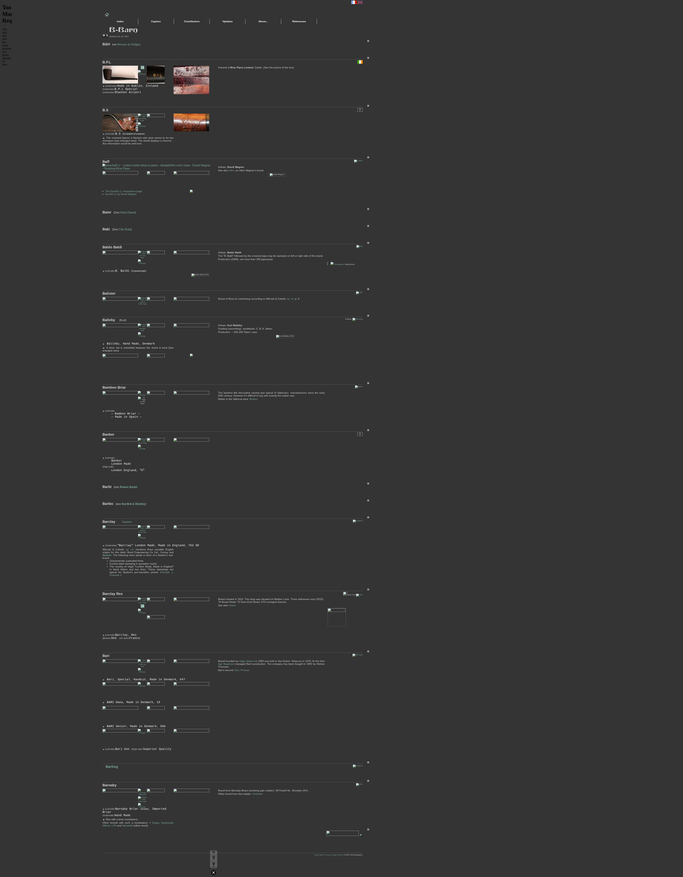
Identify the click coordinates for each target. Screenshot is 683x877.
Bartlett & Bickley (133, 503)
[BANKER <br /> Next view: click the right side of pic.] (142, 449)
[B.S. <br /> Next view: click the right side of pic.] (142, 126)
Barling (111, 767)
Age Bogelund (226, 663)
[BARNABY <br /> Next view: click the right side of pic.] (142, 807)
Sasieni (127, 521)
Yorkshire (257, 793)
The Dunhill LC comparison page (123, 191)
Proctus (245, 670)
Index (120, 21)
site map (319, 855)
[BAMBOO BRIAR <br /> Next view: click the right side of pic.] (142, 395)
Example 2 (115, 575)
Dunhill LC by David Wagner (121, 194)
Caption (156, 21)
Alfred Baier (127, 212)
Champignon (339, 264)
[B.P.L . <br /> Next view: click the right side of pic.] (142, 74)
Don (237, 670)
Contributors (192, 21)
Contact (327, 855)
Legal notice (337, 855)
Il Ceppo (154, 822)
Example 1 (166, 572)
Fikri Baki (125, 229)
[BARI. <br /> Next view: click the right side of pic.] (142, 733)
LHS (114, 825)
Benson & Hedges (129, 44)
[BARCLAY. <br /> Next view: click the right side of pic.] (142, 538)
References (299, 21)
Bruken (254, 399)
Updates (228, 21)
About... (263, 21)
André (232, 605)
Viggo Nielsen (247, 661)
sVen (231, 170)
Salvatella (127, 825)
